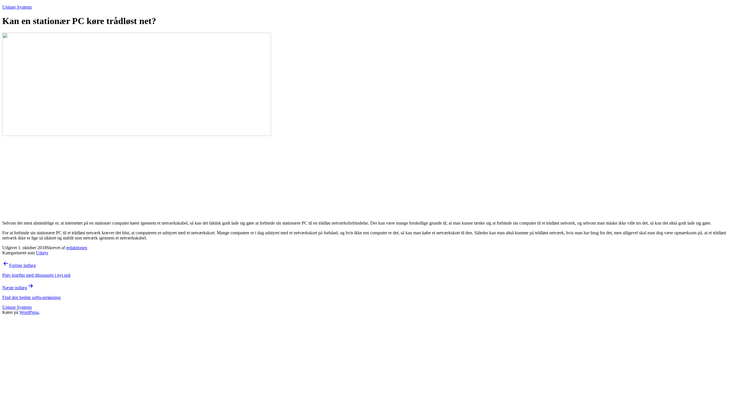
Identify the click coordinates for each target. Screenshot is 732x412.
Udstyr (42, 252)
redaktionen (76, 247)
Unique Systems (17, 7)
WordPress (29, 312)
